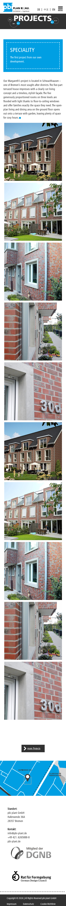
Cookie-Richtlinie (48, 903)
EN (53, 9)
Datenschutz (28, 903)
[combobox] (53, 9)
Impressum (11, 903)
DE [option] (38, 9)
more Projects (33, 748)
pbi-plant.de (14, 841)
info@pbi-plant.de (17, 833)
